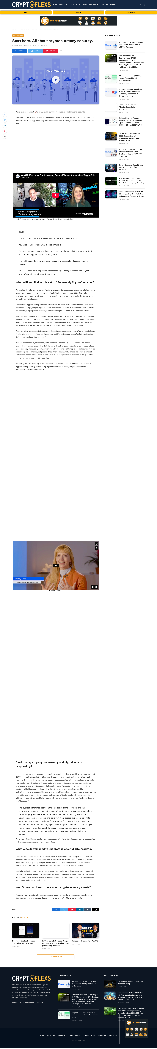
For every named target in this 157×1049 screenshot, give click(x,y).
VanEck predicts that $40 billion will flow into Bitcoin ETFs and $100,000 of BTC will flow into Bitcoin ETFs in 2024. (130, 996)
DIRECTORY (58, 4)
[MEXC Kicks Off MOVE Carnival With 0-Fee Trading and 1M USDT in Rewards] (111, 45)
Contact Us (63, 1035)
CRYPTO (68, 4)
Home (42, 1035)
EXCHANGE (93, 4)
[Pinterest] (5, 131)
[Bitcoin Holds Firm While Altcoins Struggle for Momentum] (111, 107)
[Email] (5, 136)
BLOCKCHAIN (81, 4)
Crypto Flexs (18, 45)
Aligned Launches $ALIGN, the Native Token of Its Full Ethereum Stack (131, 78)
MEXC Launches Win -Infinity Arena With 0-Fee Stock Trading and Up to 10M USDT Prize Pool (130, 152)
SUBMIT (113, 4)
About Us (51, 1035)
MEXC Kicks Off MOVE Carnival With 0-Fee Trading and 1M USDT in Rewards (131, 44)
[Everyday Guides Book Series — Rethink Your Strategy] (25, 930)
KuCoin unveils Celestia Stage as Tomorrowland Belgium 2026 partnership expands (55, 943)
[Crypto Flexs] (31, 4)
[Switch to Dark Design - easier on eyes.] (140, 4)
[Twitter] (5, 120)
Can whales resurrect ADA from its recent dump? (130, 982)
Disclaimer (75, 1035)
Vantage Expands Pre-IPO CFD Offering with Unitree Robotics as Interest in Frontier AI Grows (131, 194)
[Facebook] (5, 115)
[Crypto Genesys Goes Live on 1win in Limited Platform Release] (111, 168)
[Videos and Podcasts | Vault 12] (85, 930)
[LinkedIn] (5, 125)
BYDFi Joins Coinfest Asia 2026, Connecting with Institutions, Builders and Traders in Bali (129, 137)
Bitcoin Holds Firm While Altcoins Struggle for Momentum (128, 107)
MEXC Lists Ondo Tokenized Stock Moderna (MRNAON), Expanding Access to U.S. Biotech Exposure (130, 92)
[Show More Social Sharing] (61, 51)
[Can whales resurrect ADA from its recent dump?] (110, 984)
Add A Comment (55, 956)
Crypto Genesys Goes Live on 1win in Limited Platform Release (131, 167)
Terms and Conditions (107, 1035)
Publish (78, 12)
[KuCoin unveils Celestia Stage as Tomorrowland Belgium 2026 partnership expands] (55, 930)
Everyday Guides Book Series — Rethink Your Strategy (24, 942)
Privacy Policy (88, 1035)
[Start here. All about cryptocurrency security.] (55, 80)
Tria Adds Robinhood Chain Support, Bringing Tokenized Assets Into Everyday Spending (131, 180)
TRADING (104, 4)
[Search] (144, 4)
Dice (25, 12)
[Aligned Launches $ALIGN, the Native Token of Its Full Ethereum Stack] (111, 79)
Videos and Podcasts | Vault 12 (85, 941)
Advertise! (131, 12)
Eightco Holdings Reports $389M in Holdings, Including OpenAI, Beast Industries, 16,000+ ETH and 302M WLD (130, 121)
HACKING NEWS (18, 35)
